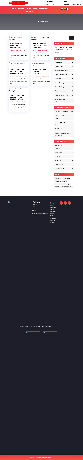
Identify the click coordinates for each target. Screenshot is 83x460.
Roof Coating (59, 87)
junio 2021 (58, 152)
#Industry (58, 184)
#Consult (58, 181)
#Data (64, 181)
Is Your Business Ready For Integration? (16, 45)
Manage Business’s (61, 70)
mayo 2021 (58, 156)
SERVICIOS (21, 9)
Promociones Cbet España (64, 112)
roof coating (66, 184)
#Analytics (58, 178)
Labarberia (15, 50)
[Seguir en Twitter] (69, 203)
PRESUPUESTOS (43, 9)
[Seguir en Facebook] (61, 203)
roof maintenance (67, 186)
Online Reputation (61, 74)
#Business (66, 178)
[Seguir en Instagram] (65, 203)
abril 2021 (58, 160)
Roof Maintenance (61, 91)
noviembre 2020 (60, 168)
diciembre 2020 (60, 164)
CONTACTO (29, 11)
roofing (57, 186)
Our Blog (58, 78)
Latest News (59, 66)
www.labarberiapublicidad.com (45, 457)
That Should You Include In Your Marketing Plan (17, 71)
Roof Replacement (61, 95)
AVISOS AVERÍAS (32, 9)
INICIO (14, 9)
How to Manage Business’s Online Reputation (40, 45)
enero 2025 (58, 145)
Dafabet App (59, 129)
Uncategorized (60, 99)
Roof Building (59, 83)
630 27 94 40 (50, 4)
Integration (58, 62)
